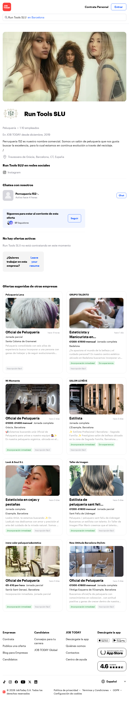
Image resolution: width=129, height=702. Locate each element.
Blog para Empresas (15, 652)
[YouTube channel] (23, 681)
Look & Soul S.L (14, 462)
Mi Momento (13, 380)
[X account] (29, 681)
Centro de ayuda (76, 659)
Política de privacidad (66, 690)
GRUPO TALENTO (79, 294)
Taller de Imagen (78, 462)
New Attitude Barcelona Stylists (87, 542)
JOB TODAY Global (45, 649)
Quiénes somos (76, 645)
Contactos (72, 652)
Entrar (119, 6)
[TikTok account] (4, 681)
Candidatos (10, 659)
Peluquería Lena (15, 294)
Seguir (74, 218)
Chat (121, 195)
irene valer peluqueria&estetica (23, 542)
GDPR (116, 690)
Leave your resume (34, 261)
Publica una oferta (14, 645)
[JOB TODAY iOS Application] (103, 640)
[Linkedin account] (35, 681)
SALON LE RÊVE (78, 380)
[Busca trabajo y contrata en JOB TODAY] (7, 7)
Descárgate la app (77, 639)
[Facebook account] (16, 681)
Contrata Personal (96, 6)
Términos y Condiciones (95, 690)
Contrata (8, 639)
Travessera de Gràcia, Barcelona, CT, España (36, 156)
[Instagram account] (10, 681)
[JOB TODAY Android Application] (119, 640)
